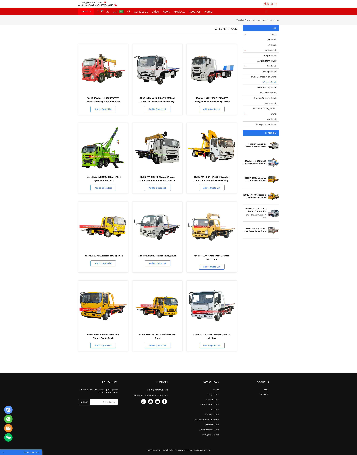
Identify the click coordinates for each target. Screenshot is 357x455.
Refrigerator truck (268, 92)
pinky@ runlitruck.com (91, 2)
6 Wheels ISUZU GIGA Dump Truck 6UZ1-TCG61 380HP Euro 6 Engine (255, 209)
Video (155, 11)
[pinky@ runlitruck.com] (104, 2)
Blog (201, 450)
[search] (128, 12)
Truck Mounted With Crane (263, 76)
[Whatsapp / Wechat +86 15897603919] (115, 5)
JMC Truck (271, 45)
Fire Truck (271, 66)
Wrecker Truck (243, 20)
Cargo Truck (270, 50)
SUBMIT (84, 402)
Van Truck (271, 119)
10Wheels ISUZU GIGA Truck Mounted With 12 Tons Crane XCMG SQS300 (254, 162)
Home (208, 11)
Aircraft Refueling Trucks (264, 108)
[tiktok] (265, 4)
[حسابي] (107, 11)
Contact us (86, 11)
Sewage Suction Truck (266, 124)
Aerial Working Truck (266, 87)
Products (179, 11)
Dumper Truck (269, 55)
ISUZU (273, 34)
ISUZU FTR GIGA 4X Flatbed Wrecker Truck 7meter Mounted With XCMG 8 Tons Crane (255, 145)
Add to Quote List (211, 109)
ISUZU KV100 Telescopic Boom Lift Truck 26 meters (254, 196)
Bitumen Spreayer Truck (265, 98)
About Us (195, 11)
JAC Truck (271, 39)
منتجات (271, 20)
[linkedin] (272, 4)
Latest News (211, 382)
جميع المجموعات (259, 20)
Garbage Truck (269, 71)
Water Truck (270, 103)
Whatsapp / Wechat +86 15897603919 (95, 5)
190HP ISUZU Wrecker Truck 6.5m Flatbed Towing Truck (255, 179)
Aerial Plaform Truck (266, 60)
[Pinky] (8, 410)
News (166, 11)
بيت (277, 20)
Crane (273, 114)
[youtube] (267, 4)
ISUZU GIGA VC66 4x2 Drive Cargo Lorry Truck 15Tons (254, 229)
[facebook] (276, 4)
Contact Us (141, 11)
